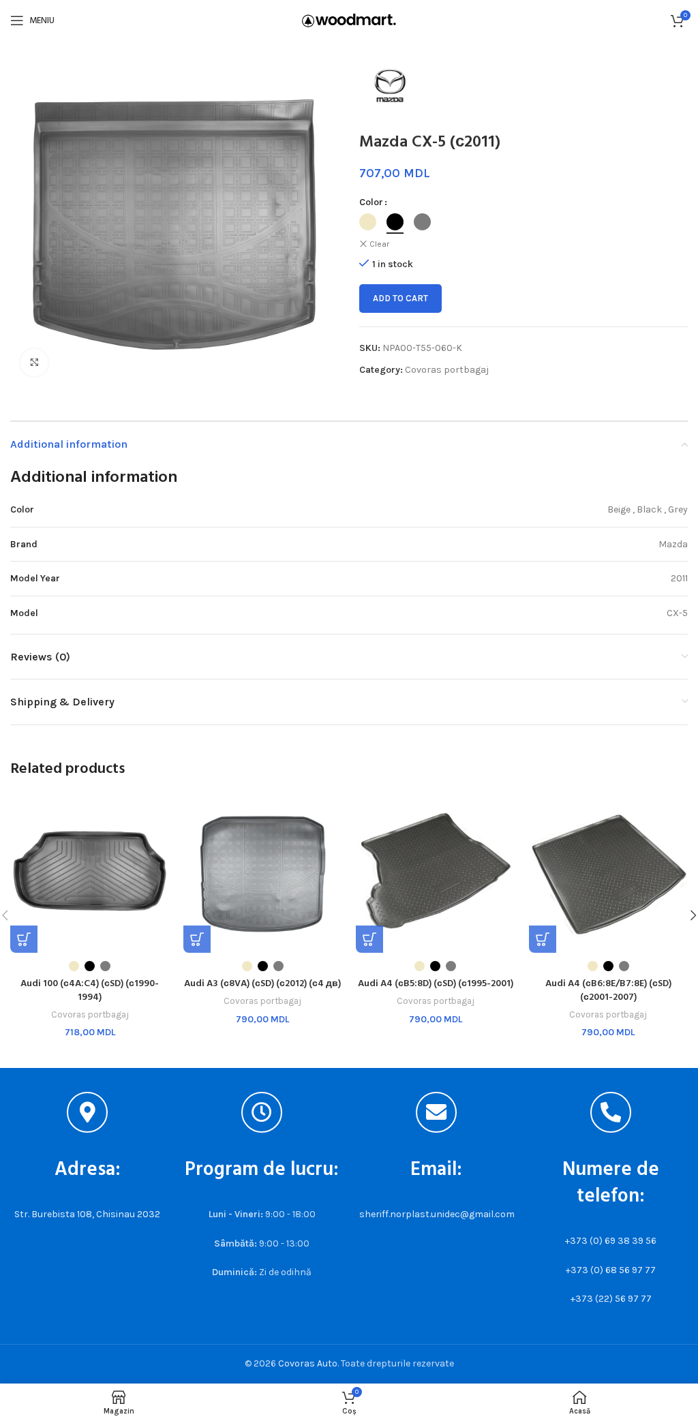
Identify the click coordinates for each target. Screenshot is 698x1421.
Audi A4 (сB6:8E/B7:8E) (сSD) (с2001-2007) (608, 990)
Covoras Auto (307, 1363)
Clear (379, 244)
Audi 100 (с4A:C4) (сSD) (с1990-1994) (89, 990)
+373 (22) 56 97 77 (611, 1298)
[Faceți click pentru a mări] (34, 362)
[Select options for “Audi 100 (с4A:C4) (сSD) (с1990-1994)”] (23, 939)
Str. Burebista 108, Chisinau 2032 (87, 1214)
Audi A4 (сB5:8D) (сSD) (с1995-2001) (435, 984)
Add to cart (400, 298)
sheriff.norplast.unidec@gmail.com (437, 1214)
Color (371, 202)
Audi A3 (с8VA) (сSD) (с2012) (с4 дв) (262, 984)
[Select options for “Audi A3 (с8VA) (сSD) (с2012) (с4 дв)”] (197, 939)
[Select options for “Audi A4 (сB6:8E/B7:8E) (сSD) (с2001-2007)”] (542, 939)
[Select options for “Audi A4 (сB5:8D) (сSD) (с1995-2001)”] (369, 939)
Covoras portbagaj (447, 370)
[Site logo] (349, 19)
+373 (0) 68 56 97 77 (611, 1270)
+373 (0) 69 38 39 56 (610, 1241)
